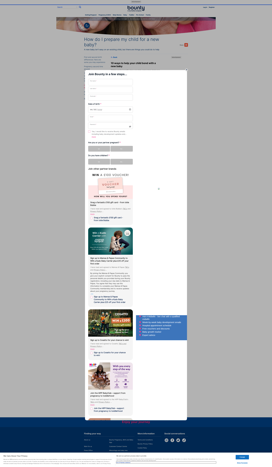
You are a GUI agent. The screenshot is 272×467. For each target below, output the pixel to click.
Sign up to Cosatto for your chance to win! (110, 353)
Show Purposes (242, 463)
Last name (93, 88)
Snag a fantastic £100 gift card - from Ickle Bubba (108, 218)
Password (93, 124)
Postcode (93, 96)
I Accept (242, 457)
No (99, 149)
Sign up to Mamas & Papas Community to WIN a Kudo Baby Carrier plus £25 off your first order (109, 299)
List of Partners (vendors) (123, 462)
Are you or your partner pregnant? (104, 142)
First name (93, 81)
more (94, 137)
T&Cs (125, 209)
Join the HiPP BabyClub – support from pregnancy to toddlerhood (109, 409)
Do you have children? (99, 155)
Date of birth (94, 104)
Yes (121, 149)
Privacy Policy (96, 211)
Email (92, 117)
